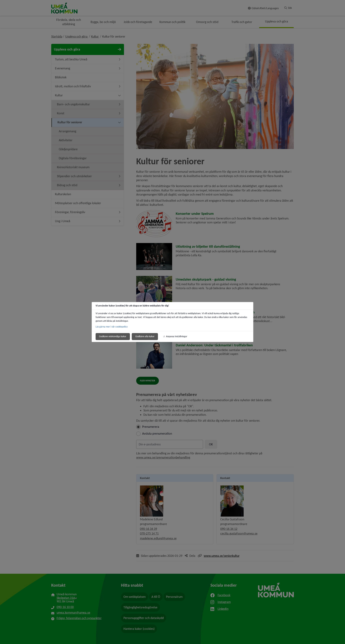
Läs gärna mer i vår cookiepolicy (112, 326)
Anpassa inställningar (176, 336)
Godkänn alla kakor (145, 336)
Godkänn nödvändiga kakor (112, 336)
